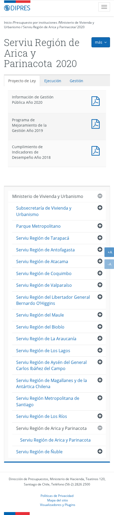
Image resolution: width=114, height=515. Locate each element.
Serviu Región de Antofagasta (45, 250)
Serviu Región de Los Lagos (43, 351)
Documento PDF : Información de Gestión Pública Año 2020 (96, 100)
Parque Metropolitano (38, 226)
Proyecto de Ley (22, 80)
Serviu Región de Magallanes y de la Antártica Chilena (51, 383)
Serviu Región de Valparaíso (44, 285)
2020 (81, 27)
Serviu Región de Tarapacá (42, 238)
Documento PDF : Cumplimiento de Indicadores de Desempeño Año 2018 (96, 150)
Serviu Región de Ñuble (39, 452)
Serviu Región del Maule (40, 315)
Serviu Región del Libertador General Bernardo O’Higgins (53, 300)
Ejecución (52, 80)
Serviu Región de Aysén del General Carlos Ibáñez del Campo (51, 365)
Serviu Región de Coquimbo (44, 273)
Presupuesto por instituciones (35, 22)
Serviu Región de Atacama (42, 261)
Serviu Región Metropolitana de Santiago (47, 401)
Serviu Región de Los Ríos (41, 416)
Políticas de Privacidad (57, 495)
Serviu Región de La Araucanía (46, 339)
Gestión (76, 80)
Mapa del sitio (57, 500)
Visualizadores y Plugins (57, 504)
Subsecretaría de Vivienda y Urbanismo (43, 211)
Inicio (8, 22)
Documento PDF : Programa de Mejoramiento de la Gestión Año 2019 (96, 123)
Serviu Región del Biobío (40, 327)
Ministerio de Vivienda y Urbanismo (47, 196)
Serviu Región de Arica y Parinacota (49, 27)
